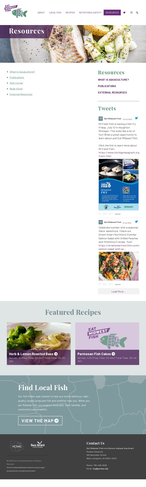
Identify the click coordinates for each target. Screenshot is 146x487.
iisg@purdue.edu (100, 468)
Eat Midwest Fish (112, 118)
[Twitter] (124, 12)
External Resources (21, 94)
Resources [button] (112, 12)
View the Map (38, 420)
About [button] (41, 12)
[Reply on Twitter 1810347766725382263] (100, 284)
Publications (17, 77)
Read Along (16, 88)
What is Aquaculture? (22, 71)
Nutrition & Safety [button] (90, 12)
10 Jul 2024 (127, 119)
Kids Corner (16, 82)
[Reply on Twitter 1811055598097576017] (100, 214)
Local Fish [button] (55, 12)
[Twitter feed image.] (119, 184)
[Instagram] (131, 12)
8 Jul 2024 (127, 223)
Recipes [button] (70, 12)
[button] (137, 13)
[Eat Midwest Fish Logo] (16, 10)
